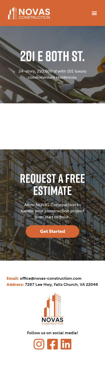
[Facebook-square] (52, 344)
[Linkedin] (66, 344)
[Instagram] (39, 344)
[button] (94, 13)
